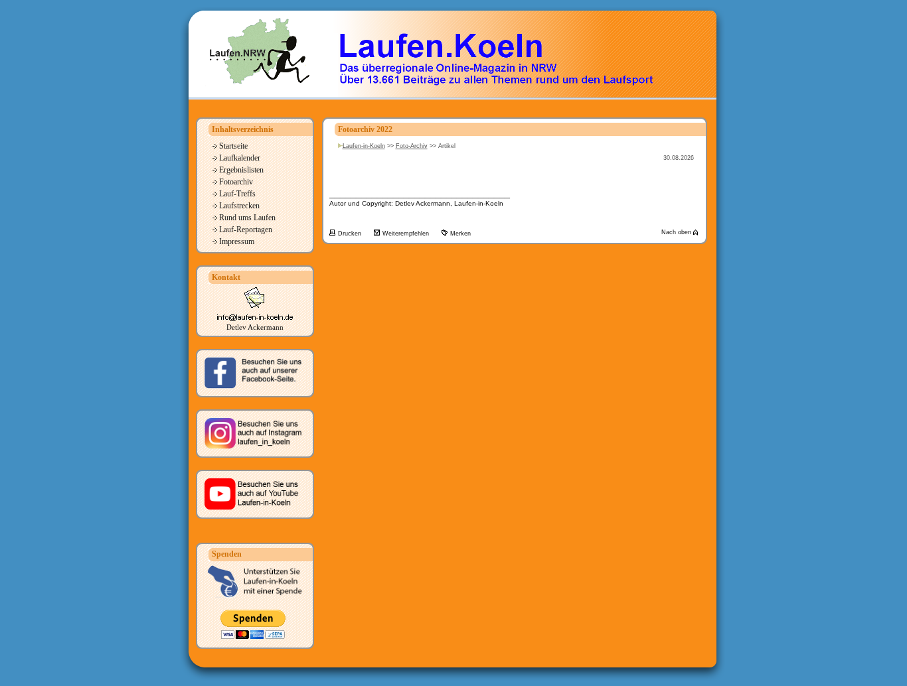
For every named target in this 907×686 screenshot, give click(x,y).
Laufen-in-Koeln (364, 146)
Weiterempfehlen (406, 233)
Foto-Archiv (412, 146)
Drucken (350, 233)
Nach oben (677, 232)
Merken (460, 233)
